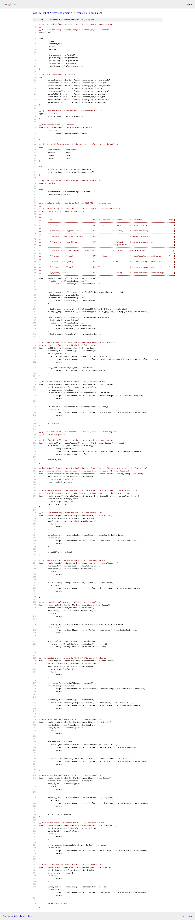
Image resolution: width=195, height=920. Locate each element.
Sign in (189, 4)
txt (183, 916)
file (87, 19)
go (85, 12)
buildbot (44, 12)
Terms (30, 916)
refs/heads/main (60, 12)
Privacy (23, 916)
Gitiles (16, 916)
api (91, 12)
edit (94, 19)
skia (34, 12)
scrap (78, 12)
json (190, 916)
